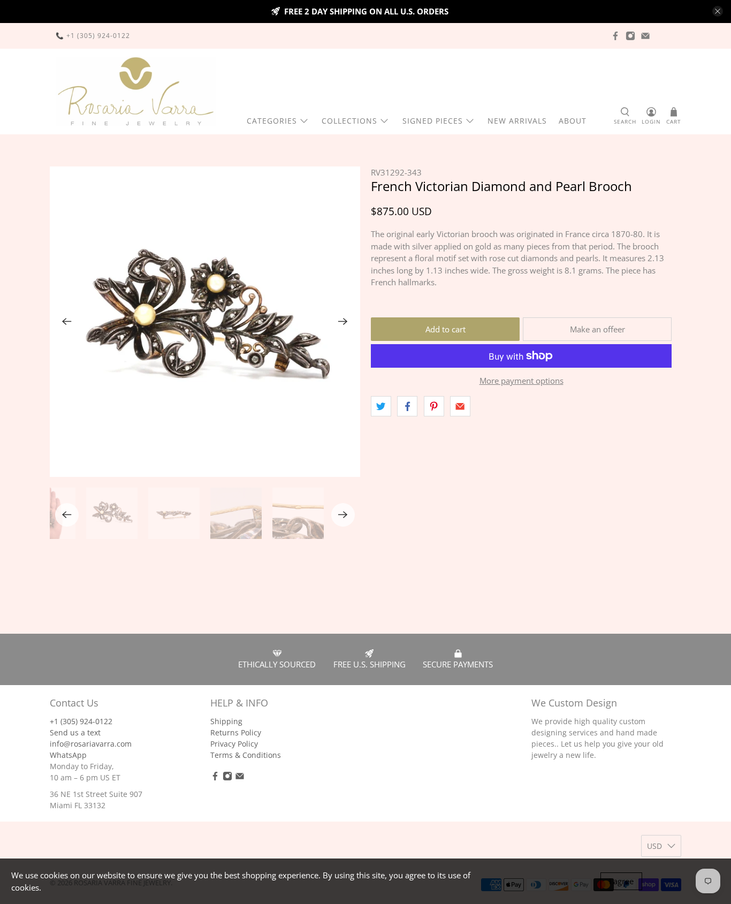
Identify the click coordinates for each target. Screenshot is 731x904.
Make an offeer (597, 329)
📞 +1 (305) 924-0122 (93, 35)
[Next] (343, 321)
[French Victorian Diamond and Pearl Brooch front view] (205, 321)
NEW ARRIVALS (517, 121)
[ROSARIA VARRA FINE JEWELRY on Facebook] (615, 36)
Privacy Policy (234, 744)
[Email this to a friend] (460, 406)
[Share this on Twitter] (381, 406)
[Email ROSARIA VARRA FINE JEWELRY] (645, 36)
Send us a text (75, 732)
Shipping (226, 721)
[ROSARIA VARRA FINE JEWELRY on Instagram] (630, 36)
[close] (717, 11)
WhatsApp (68, 755)
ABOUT (573, 121)
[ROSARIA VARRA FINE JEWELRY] (136, 91)
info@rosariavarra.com (91, 744)
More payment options (521, 380)
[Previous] (67, 321)
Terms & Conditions (245, 755)
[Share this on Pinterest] (434, 406)
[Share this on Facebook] (407, 406)
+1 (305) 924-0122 (81, 721)
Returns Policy (235, 732)
